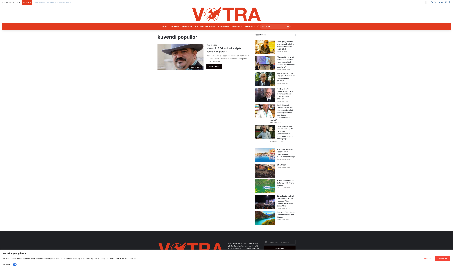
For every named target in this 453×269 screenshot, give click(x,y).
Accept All (443, 258)
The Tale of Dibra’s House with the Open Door (50, 2)
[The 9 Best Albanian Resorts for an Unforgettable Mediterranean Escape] (265, 155)
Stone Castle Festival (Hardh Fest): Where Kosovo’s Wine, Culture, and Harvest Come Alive (285, 201)
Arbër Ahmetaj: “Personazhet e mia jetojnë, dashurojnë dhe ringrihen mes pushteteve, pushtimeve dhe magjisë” (281, 112)
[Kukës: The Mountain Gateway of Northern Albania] (265, 186)
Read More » (214, 66)
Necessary (7, 264)
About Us (249, 26)
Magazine (222, 26)
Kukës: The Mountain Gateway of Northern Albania (285, 182)
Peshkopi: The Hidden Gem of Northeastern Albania (286, 214)
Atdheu (174, 26)
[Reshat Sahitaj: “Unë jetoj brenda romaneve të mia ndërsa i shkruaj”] (265, 79)
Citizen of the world (205, 26)
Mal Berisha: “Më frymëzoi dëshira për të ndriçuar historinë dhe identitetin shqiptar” (285, 94)
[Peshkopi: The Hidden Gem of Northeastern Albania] (265, 218)
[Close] (450, 251)
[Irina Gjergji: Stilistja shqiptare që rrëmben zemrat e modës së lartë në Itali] (265, 47)
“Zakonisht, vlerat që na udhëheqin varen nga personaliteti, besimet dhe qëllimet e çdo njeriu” (286, 62)
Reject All (427, 258)
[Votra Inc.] (226, 14)
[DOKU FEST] (265, 171)
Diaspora (186, 26)
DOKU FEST (282, 165)
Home (165, 26)
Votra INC (235, 26)
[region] (226, 259)
